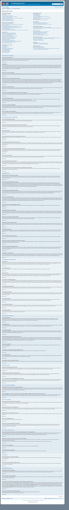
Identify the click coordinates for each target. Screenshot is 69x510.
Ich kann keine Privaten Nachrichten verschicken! (39, 22)
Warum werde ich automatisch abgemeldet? (8, 19)
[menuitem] (8, 7)
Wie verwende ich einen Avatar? (6, 28)
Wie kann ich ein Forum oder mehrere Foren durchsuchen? (41, 31)
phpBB (25, 500)
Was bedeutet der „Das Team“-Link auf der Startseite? (40, 19)
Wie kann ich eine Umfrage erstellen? (7, 35)
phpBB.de (61, 143)
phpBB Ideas (44, 476)
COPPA (50, 79)
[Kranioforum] (6, 3)
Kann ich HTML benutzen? (5, 46)
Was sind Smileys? (4, 47)
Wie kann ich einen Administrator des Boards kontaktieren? (41, 49)
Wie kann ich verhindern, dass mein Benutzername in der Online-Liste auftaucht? (12, 24)
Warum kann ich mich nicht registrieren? (7, 15)
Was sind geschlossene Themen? (6, 51)
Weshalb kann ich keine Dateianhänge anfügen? (8, 38)
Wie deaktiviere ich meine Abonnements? (38, 40)
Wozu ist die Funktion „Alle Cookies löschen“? (8, 20)
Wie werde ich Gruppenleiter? (37, 17)
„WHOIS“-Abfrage (6, 483)
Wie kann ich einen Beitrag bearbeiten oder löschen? (9, 33)
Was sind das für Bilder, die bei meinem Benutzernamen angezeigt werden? (12, 27)
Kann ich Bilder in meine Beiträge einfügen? (7, 48)
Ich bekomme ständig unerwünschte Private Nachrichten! (40, 23)
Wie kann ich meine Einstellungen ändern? (7, 23)
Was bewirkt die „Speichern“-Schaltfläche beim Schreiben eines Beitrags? (11, 41)
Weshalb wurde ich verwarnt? (6, 39)
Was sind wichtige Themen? (5, 50)
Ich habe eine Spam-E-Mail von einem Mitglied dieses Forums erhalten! (42, 24)
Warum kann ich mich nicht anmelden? (7, 17)
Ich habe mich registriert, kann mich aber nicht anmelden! (9, 16)
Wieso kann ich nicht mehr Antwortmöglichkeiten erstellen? (9, 36)
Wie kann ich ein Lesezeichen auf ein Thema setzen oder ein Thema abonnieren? (43, 38)
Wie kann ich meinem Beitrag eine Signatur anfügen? (9, 34)
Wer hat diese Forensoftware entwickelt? (38, 46)
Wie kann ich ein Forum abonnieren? (38, 39)
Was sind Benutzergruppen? (37, 15)
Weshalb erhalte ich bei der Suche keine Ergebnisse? (40, 32)
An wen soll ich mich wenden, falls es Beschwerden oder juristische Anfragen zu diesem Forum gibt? (46, 48)
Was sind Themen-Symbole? (6, 52)
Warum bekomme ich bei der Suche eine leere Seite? (40, 33)
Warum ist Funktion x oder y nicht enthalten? (39, 47)
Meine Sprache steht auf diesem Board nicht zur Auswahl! (9, 26)
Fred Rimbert (42, 500)
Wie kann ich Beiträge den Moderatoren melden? (8, 40)
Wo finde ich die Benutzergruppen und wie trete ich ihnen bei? (41, 16)
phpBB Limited (55, 143)
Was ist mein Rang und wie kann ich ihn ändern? (8, 29)
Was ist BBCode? (4, 45)
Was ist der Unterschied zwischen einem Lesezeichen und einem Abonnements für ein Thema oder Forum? (47, 37)
